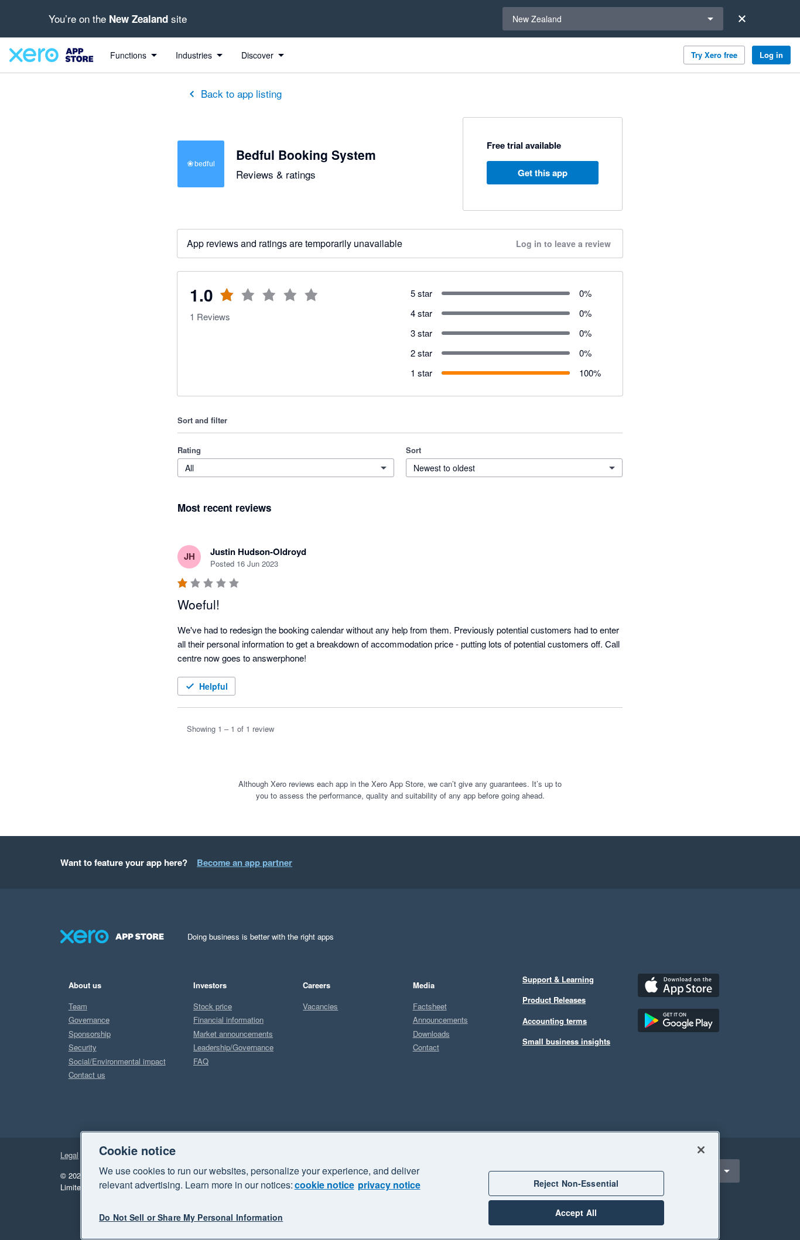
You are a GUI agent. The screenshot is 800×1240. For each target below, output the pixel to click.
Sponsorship (90, 1033)
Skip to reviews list (247, 302)
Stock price (212, 1006)
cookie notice (324, 1184)
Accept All (576, 1213)
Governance (89, 1019)
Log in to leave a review (563, 243)
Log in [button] (771, 54)
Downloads (431, 1033)
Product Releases (554, 999)
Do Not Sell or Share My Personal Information (191, 1218)
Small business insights (566, 1041)
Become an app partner (244, 862)
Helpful (213, 686)
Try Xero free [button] (714, 54)
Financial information (228, 1019)
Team (78, 1006)
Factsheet (430, 1006)
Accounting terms (554, 1020)
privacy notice (389, 1184)
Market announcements (233, 1033)
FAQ (200, 1061)
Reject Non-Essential (576, 1183)
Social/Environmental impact (117, 1061)
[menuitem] (133, 55)
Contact (426, 1047)
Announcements (440, 1019)
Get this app (542, 172)
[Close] (742, 18)
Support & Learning (558, 979)
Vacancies (320, 1006)
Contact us (87, 1074)
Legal (69, 1154)
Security (83, 1047)
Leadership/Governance (233, 1047)
